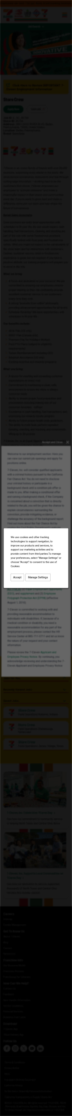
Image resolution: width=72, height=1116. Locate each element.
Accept (17, 577)
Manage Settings (38, 577)
